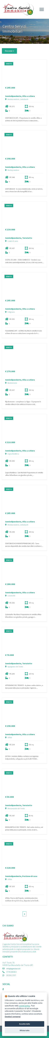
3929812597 (11, 975)
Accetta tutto (24, 1024)
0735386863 (11, 972)
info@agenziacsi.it (13, 968)
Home (5, 37)
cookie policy (24, 1006)
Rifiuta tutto (24, 1030)
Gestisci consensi (12, 1016)
